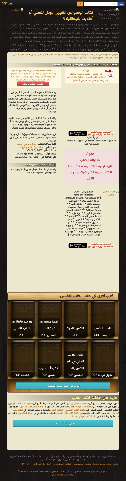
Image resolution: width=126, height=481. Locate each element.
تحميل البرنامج (80, 80)
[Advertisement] (91, 108)
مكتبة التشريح (26, 413)
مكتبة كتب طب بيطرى (78, 403)
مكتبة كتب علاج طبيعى (67, 413)
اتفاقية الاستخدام (62, 464)
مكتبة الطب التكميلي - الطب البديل (68, 410)
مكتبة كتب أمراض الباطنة (84, 416)
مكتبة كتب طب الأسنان (31, 407)
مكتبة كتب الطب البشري (20, 403)
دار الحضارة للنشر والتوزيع (32, 147)
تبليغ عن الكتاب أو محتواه (32, 84)
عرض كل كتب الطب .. (63, 423)
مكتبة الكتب (112, 464)
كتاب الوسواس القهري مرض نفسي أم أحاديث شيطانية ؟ (92, 58)
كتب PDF (7, 3)
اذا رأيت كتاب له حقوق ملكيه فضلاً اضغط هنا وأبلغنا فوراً (45, 472)
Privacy (26, 464)
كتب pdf (37, 464)
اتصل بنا (47, 464)
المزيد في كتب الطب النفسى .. (63, 385)
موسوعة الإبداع (60, 475)
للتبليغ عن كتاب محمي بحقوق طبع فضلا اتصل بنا (63, 459)
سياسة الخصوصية (82, 464)
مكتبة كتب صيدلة (84, 407)
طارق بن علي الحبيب (26, 144)
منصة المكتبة (99, 464)
